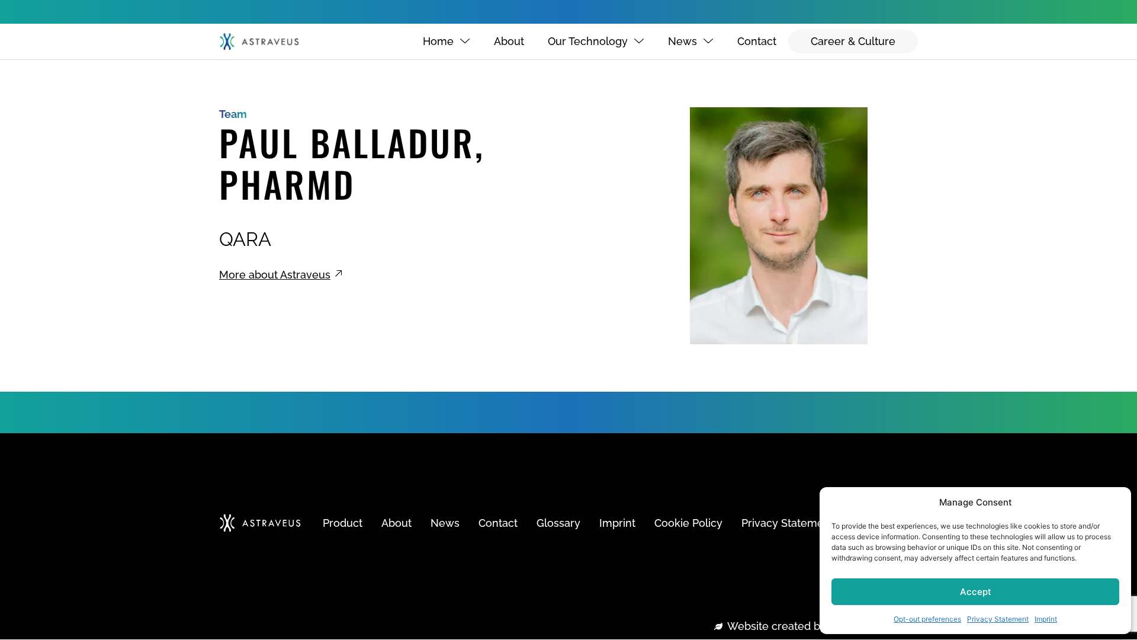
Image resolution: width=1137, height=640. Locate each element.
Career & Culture (853, 41)
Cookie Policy (688, 523)
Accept (975, 591)
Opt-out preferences (927, 619)
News (682, 41)
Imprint (1046, 619)
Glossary (558, 523)
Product (342, 523)
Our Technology (588, 41)
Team (233, 114)
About (509, 41)
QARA (245, 239)
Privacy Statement (998, 619)
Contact (756, 41)
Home (438, 41)
